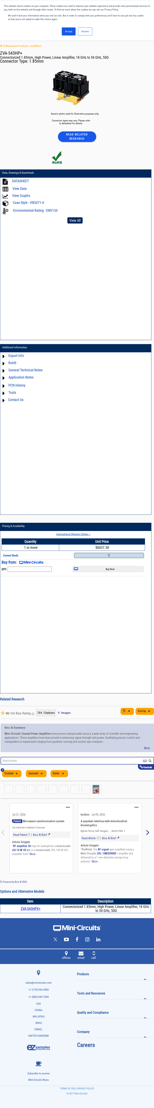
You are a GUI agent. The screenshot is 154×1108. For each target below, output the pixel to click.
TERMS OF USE (67, 1088)
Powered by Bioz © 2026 (14, 881)
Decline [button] (85, 31)
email (81, 958)
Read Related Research (77, 136)
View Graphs (21, 195)
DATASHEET (20, 181)
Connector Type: (14, 61)
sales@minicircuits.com (38, 982)
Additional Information (14, 347)
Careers (86, 1045)
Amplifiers (35, 45)
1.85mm (36, 61)
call (93, 958)
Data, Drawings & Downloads (18, 172)
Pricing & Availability (13, 526)
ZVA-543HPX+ (31, 909)
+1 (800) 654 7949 (38, 997)
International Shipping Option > (73, 534)
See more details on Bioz (142, 881)
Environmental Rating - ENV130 (35, 210)
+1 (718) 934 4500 (38, 989)
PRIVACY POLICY (85, 1088)
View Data (19, 188)
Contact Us (15, 400)
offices (66, 958)
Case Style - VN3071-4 (28, 202)
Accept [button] (68, 31)
